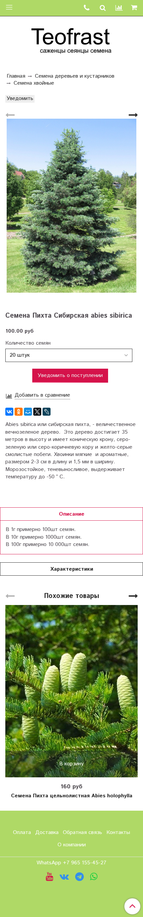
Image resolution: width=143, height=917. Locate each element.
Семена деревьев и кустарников (74, 76)
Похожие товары (71, 596)
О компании (72, 845)
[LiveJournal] (47, 412)
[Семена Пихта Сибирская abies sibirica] (71, 206)
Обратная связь (82, 832)
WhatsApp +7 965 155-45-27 (71, 863)
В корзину (71, 764)
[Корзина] (135, 8)
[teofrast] (71, 39)
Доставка (47, 832)
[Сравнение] (119, 8)
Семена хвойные (34, 83)
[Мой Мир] (28, 412)
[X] (37, 412)
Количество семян (28, 343)
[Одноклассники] (19, 412)
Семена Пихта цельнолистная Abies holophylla (71, 796)
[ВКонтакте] (9, 412)
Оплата (22, 832)
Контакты (118, 832)
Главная (16, 76)
